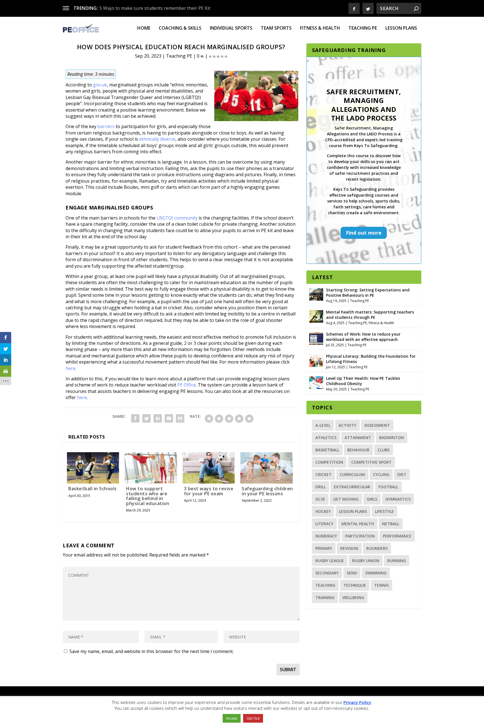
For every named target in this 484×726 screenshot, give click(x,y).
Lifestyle (384, 511)
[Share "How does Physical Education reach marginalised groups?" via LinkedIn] (157, 418)
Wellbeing (353, 597)
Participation (360, 536)
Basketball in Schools (92, 488)
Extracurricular (352, 486)
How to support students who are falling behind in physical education (147, 495)
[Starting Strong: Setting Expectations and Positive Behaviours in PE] (316, 294)
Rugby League (329, 560)
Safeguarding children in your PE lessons (267, 491)
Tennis (381, 585)
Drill (320, 486)
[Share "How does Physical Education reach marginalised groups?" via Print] (180, 418)
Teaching (325, 585)
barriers (106, 126)
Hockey (323, 511)
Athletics (325, 437)
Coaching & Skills (180, 28)
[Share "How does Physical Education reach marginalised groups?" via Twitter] (146, 418)
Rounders (377, 548)
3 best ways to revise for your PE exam (209, 491)
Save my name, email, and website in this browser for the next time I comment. (151, 651)
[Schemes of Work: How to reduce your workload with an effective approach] (316, 338)
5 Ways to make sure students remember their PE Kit (154, 8)
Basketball (327, 449)
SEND (352, 573)
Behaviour (358, 449)
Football (388, 486)
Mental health (357, 523)
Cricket (323, 474)
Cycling (381, 474)
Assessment (377, 425)
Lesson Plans (401, 28)
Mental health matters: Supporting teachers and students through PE (370, 314)
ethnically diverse (157, 139)
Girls (372, 499)
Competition (329, 462)
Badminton (391, 437)
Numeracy (326, 536)
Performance (397, 536)
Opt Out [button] (253, 718)
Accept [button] (231, 718)
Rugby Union (365, 560)
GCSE (320, 499)
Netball (390, 523)
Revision (349, 548)
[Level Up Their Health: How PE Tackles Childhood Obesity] (316, 382)
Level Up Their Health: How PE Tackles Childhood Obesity (363, 381)
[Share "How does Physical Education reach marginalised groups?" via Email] (168, 418)
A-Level (323, 425)
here (70, 368)
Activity (347, 425)
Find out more (363, 232)
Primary (323, 548)
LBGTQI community (177, 218)
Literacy (324, 523)
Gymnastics (398, 499)
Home (143, 28)
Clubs (384, 449)
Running (396, 560)
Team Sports (276, 28)
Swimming (376, 573)
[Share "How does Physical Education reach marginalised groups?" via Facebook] (135, 418)
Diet (401, 474)
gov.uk (100, 85)
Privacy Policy (357, 702)
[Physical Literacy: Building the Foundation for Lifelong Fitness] (316, 360)
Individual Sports (231, 28)
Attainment (358, 437)
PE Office (186, 385)
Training (324, 597)
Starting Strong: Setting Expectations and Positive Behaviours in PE (367, 292)
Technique (354, 585)
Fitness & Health (320, 28)
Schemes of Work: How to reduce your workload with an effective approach (363, 336)
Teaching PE (362, 28)
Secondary (327, 573)
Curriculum (352, 474)
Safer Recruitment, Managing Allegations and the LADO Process (364, 104)
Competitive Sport (371, 462)
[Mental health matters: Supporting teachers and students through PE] (316, 316)
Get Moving (346, 499)
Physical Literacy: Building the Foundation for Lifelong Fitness (371, 358)
